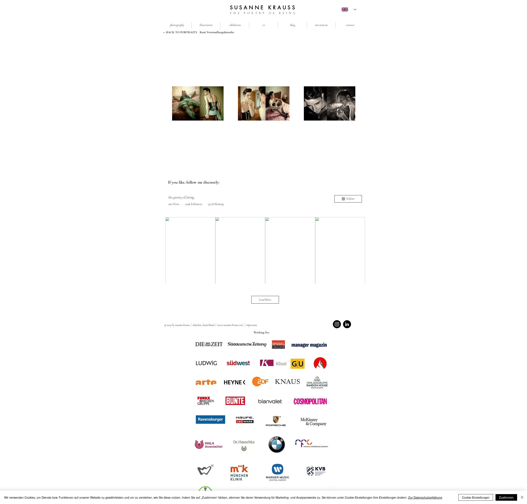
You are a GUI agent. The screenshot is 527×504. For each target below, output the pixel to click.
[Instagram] (337, 324)
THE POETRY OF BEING (263, 13)
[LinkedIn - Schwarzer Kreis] (347, 324)
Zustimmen (506, 497)
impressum (251, 325)
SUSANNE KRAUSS (263, 7)
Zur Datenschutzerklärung (425, 497)
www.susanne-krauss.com (230, 325)
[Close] (522, 497)
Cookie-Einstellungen (476, 497)
